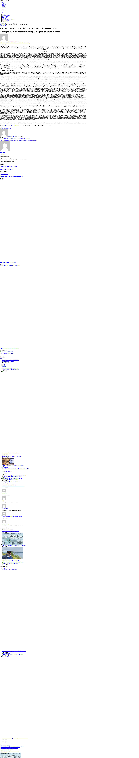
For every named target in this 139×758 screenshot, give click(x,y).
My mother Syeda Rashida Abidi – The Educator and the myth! (15, 468)
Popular (3, 364)
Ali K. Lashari (4, 493)
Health (4, 18)
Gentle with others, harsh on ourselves (10, 531)
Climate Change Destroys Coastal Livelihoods (12, 476)
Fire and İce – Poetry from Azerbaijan (10, 482)
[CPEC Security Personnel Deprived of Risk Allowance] (6, 749)
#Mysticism (2, 128)
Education (4, 17)
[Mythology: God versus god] (6, 351)
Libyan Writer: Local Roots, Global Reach (10, 453)
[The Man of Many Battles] (7, 471)
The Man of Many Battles (7, 473)
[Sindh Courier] (3, 10)
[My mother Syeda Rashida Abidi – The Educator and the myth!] (5, 467)
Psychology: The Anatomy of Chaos (9, 348)
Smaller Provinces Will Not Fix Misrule (10, 479)
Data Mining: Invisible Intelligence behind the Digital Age (14, 545)
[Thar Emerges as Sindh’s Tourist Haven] (10, 368)
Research (5, 25)
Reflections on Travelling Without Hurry (10, 560)
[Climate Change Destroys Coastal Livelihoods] (14, 475)
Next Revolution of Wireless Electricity (10, 563)
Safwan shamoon (5, 508)
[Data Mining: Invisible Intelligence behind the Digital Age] (12, 544)
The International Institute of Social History (11, 125)
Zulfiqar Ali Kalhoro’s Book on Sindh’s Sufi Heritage (12, 654)
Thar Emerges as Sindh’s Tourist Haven (10, 369)
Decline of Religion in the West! (8, 262)
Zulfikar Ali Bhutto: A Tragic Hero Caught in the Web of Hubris (15, 738)
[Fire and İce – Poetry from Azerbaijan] (11, 481)
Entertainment (6, 20)
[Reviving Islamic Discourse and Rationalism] (4, 174)
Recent (3, 365)
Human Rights (5, 16)
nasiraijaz (9, 41)
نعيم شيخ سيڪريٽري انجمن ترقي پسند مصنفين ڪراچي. (12, 516)
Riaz (3, 500)
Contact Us (5, 21)
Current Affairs (6, 15)
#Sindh (5, 128)
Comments (4, 366)
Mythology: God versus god (7, 353)
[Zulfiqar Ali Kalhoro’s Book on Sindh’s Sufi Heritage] (6, 653)
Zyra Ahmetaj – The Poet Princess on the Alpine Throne (14, 651)
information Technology (8, 19)
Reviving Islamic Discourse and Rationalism (11, 176)
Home (3, 14)
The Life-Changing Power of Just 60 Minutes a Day (13, 465)
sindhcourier (9, 128)
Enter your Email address (4, 163)
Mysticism (4, 24)
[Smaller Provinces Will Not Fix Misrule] (12, 478)
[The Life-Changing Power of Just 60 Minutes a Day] (8, 464)
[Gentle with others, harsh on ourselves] (7, 529)
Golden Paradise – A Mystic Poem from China (11, 456)
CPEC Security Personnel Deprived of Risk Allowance (13, 486)
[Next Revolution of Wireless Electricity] (13, 562)
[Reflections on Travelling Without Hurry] (12, 558)
